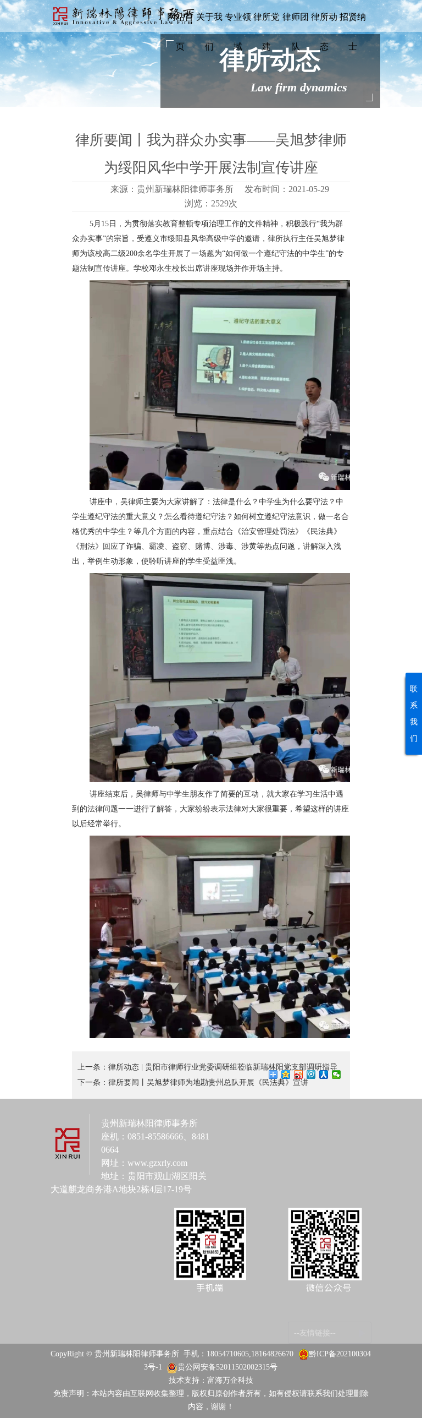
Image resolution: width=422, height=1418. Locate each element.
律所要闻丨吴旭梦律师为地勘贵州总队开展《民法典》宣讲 (208, 1082)
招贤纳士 (353, 31)
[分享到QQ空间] (286, 1074)
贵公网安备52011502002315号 (227, 1367)
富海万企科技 (230, 1380)
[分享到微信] (336, 1074)
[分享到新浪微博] (298, 1074)
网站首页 (180, 31)
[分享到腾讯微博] (311, 1074)
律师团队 (295, 31)
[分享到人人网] (324, 1074)
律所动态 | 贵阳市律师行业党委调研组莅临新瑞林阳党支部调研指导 (222, 1067)
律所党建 (266, 31)
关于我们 (209, 31)
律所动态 (324, 31)
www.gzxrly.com (157, 1163)
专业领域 (238, 31)
